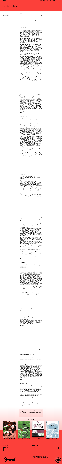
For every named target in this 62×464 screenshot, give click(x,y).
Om (56, 0)
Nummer (40, 0)
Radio (48, 0)
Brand (4, 0)
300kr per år (6, 447)
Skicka (57, 447)
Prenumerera (52, 0)
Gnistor (44, 0)
